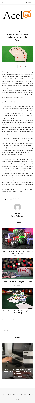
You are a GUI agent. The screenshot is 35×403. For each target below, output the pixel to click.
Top (18, 399)
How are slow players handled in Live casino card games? (17, 282)
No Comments (22, 43)
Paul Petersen (17, 216)
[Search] (26, 2)
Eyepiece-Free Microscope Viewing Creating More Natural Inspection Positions (17, 371)
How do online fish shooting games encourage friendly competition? (17, 252)
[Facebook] (9, 66)
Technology (17, 365)
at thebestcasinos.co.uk (17, 141)
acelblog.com (28, 394)
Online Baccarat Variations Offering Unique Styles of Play (17, 312)
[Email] (25, 66)
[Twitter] (15, 66)
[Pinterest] (20, 66)
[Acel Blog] (17, 15)
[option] (17, 361)
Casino (18, 31)
